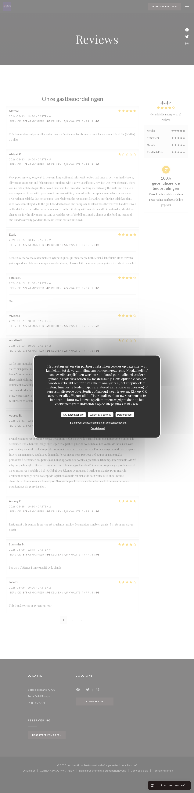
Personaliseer (124, 414)
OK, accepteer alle (73, 414)
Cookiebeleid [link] (98, 428)
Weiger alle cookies (100, 414)
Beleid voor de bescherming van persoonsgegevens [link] (98, 422)
